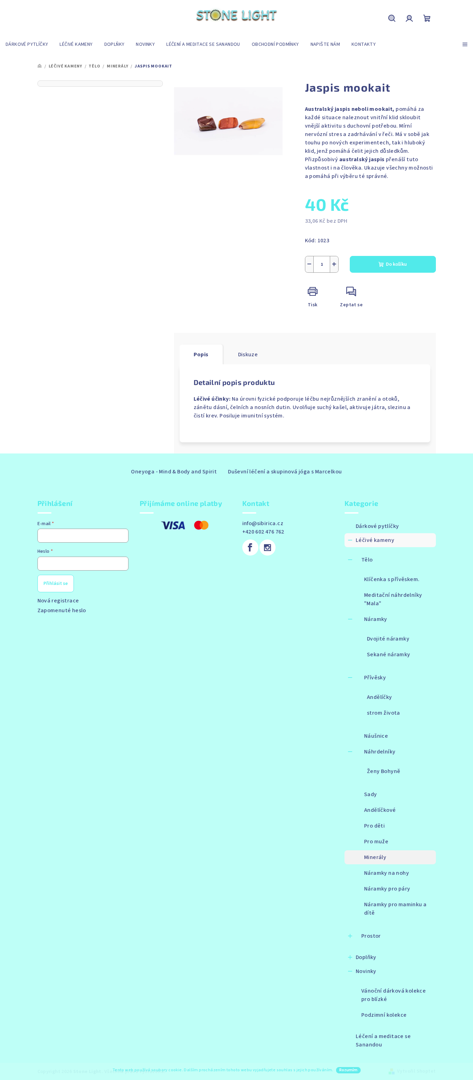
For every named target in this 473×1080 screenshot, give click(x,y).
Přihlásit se (55, 583)
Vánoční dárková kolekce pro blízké (393, 995)
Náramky (375, 619)
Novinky (366, 971)
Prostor (371, 936)
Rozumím (348, 1070)
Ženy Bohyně (383, 771)
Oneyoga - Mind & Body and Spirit (174, 471)
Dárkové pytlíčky (377, 526)
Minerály (375, 857)
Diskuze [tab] (248, 354)
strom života (383, 713)
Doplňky (366, 957)
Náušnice (376, 736)
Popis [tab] (201, 354)
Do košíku (396, 264)
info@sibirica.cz (262, 523)
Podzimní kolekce (383, 1015)
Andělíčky (379, 697)
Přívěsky (375, 677)
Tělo (367, 560)
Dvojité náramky (388, 639)
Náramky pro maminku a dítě (395, 909)
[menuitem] (27, 44)
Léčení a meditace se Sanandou (383, 1040)
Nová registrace (58, 601)
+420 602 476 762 (263, 532)
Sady (370, 794)
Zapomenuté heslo (61, 610)
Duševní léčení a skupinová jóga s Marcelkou (285, 471)
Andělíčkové (380, 810)
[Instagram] (267, 547)
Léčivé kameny (375, 540)
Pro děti (374, 826)
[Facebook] (250, 547)
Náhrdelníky (379, 752)
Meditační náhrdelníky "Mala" (393, 599)
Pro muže (376, 841)
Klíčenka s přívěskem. (391, 579)
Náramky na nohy (386, 873)
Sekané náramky (388, 654)
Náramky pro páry (387, 889)
